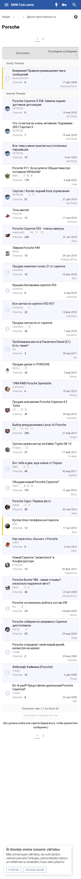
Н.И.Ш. (16, 629)
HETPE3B (17, 108)
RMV (15, 175)
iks (14, 349)
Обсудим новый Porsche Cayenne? (35, 482)
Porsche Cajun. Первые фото (31, 501)
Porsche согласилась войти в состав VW (39, 602)
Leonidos (17, 270)
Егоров (16, 447)
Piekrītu (14, 869)
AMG (15, 466)
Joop (74, 184)
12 (41, 232)
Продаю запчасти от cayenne (32, 322)
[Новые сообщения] (57, 5)
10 (31, 232)
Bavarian (72, 418)
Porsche (17, 213)
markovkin (18, 387)
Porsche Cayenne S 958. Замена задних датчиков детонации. (39, 102)
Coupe (16, 651)
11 (36, 232)
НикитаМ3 (18, 232)
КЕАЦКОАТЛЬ (69, 259)
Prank (15, 505)
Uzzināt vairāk (34, 869)
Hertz (15, 587)
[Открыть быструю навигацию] (76, 17)
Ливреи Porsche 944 (26, 247)
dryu (14, 523)
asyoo (73, 615)
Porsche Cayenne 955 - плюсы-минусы (38, 228)
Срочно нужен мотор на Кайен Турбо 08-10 (41, 443)
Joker (15, 542)
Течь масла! (20, 210)
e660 (15, 485)
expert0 (72, 475)
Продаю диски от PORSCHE (31, 364)
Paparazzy (71, 573)
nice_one (17, 564)
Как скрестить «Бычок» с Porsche (35, 539)
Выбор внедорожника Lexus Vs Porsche (39, 424)
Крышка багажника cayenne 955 (34, 285)
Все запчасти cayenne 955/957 (33, 303)
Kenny (16, 368)
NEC (74, 278)
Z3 (14, 409)
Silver (74, 494)
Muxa (15, 251)
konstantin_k (69, 596)
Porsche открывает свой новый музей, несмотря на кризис (38, 646)
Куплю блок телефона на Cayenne (35, 520)
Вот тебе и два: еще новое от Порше (37, 463)
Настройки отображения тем (41, 715)
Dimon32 (71, 335)
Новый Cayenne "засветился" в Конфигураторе (33, 559)
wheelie (72, 660)
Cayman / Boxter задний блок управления (40, 191)
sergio (73, 437)
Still (75, 701)
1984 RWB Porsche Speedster (32, 383)
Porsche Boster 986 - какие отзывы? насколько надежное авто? (36, 581)
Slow (74, 241)
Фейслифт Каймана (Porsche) (32, 667)
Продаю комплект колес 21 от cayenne (38, 266)
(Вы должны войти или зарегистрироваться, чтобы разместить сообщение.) (40, 725)
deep (74, 637)
